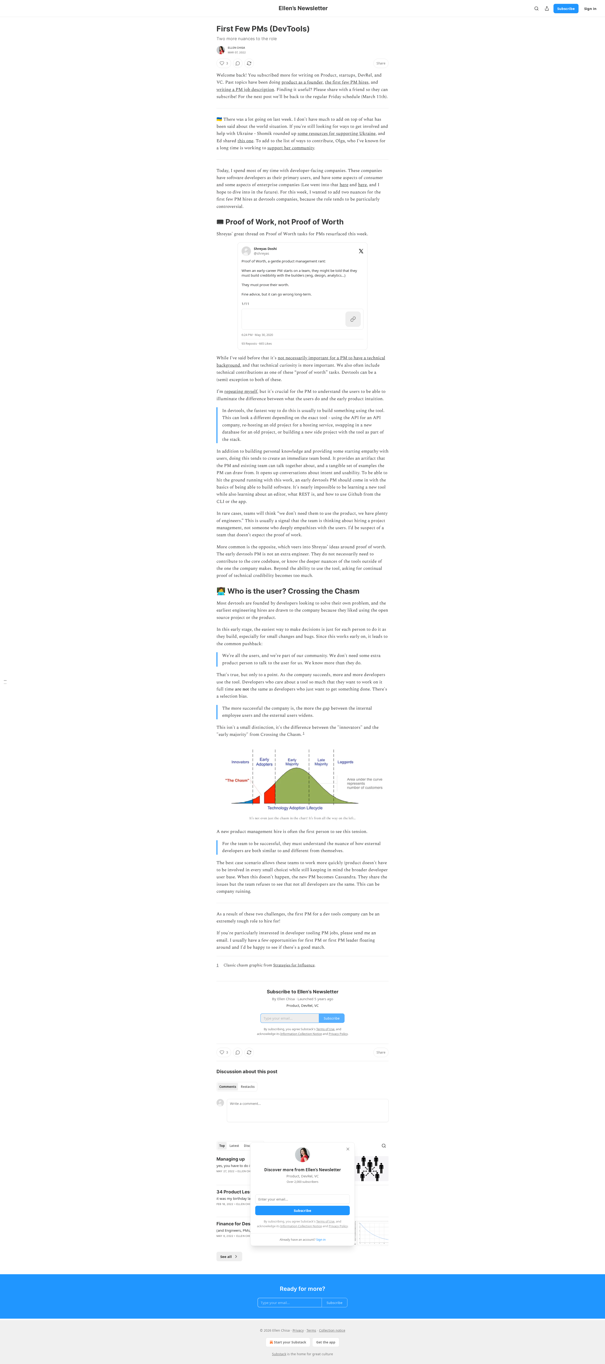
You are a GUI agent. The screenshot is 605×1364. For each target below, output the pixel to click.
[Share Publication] (547, 8)
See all (226, 1256)
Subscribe (566, 8)
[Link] (210, 222)
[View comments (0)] (237, 63)
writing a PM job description (245, 89)
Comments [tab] (227, 1087)
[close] (348, 1149)
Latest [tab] (234, 1146)
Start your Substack (290, 1342)
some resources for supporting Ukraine (337, 133)
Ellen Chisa (236, 47)
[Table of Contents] (5, 682)
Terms (311, 1330)
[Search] (536, 8)
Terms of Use (325, 1221)
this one (245, 140)
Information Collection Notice (301, 1226)
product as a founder (302, 82)
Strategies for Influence (294, 965)
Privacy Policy (338, 1226)
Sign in (590, 8)
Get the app (325, 1342)
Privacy (298, 1330)
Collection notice (332, 1330)
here (344, 184)
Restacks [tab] (248, 1087)
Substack (279, 1354)
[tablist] (236, 1086)
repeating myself (240, 391)
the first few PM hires (346, 82)
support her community (290, 148)
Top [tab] (222, 1146)
